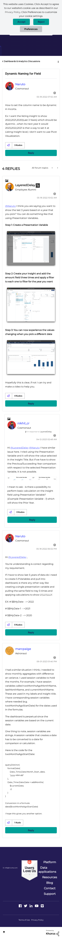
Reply (31, 152)
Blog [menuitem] (49, 882)
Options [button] (58, 61)
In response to (39, 432)
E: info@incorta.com (10, 868)
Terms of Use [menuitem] (24, 920)
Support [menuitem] (50, 893)
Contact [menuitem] (50, 888)
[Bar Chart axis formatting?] (57, 168)
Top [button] (4, 932)
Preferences (31, 29)
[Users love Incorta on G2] (29, 870)
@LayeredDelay (19, 447)
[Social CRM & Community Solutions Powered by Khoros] (52, 933)
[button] (21, 22)
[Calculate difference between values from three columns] (52, 168)
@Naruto (10, 206)
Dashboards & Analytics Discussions (22, 61)
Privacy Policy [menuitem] (37, 920)
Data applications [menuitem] (47, 869)
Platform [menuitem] (49, 862)
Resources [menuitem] (49, 877)
